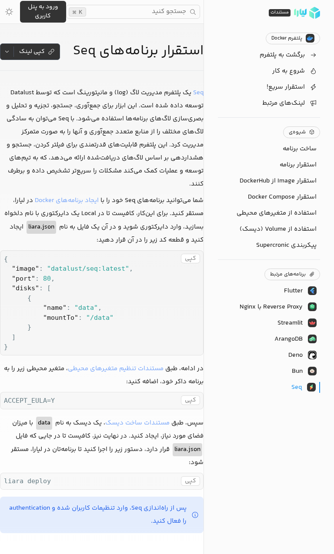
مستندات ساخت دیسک (137, 423)
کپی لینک (32, 51)
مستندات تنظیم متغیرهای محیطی (116, 369)
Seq (198, 93)
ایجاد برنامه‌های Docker (67, 201)
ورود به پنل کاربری (43, 11)
